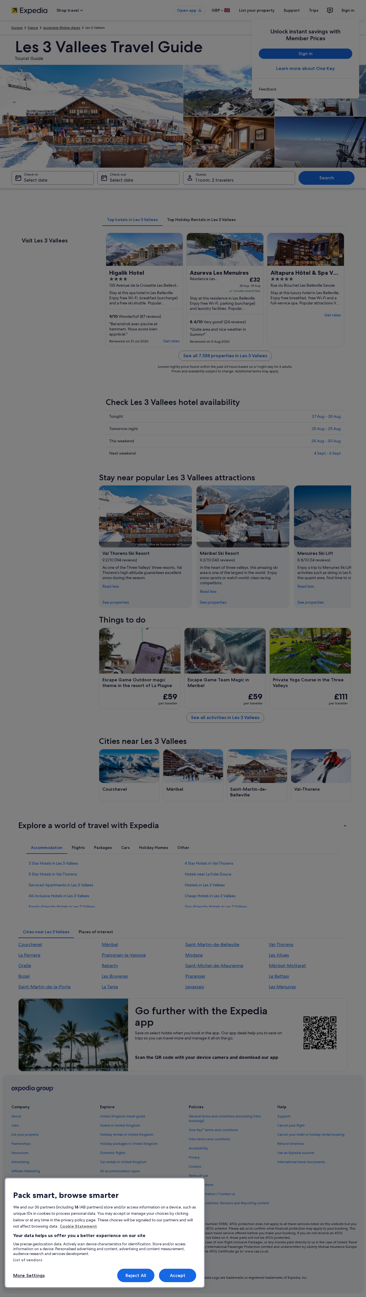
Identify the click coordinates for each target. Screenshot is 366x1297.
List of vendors (27, 1260)
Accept (178, 1275)
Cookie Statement (78, 1226)
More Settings (29, 1275)
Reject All (136, 1275)
